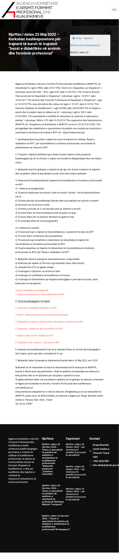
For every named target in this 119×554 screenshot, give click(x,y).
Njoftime (88, 38)
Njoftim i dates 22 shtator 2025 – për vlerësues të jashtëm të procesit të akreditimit (76, 449)
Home (79, 38)
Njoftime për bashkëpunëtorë (85, 45)
